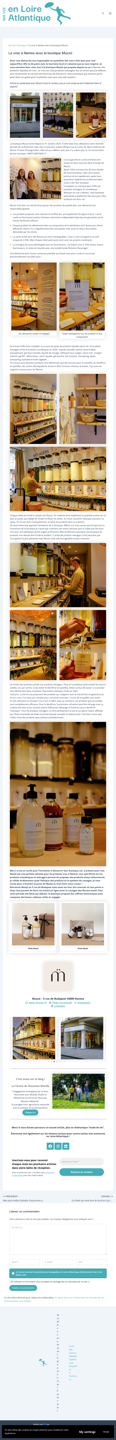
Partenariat (58, 1400)
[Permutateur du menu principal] (110, 13)
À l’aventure (73, 1376)
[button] (103, 13)
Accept (106, 1431)
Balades (73, 1356)
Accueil (58, 1318)
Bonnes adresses (58, 1339)
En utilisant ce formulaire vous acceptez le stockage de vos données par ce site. (50, 1281)
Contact (58, 1381)
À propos (58, 1364)
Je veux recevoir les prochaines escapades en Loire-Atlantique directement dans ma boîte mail (59, 1273)
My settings (87, 1431)
